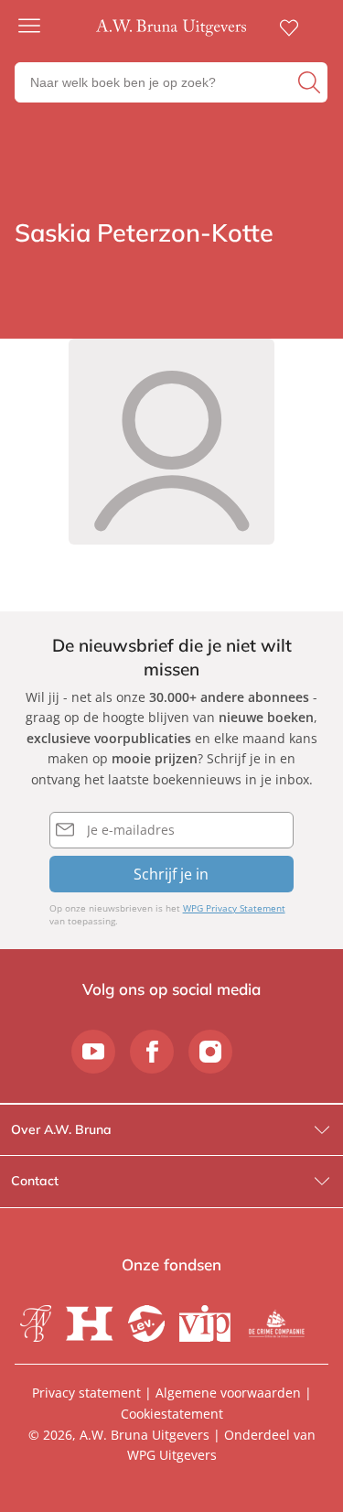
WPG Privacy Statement (234, 908)
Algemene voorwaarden (228, 1392)
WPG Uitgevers (172, 1454)
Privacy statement (86, 1392)
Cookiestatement (172, 1413)
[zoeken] (310, 82)
